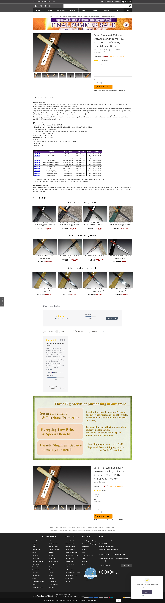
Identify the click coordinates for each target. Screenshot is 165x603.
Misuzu (51, 573)
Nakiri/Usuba (69, 570)
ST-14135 (37, 164)
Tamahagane (53, 584)
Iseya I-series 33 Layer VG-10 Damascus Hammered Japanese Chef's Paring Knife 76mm (69, 290)
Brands (38, 10)
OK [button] (118, 600)
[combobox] (66, 331)
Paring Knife (69, 558)
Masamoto (35, 555)
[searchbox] (49, 331)
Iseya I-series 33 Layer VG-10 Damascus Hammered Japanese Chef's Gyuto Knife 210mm (44, 290)
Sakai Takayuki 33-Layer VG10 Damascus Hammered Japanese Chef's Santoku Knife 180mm (95, 224)
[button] (2, 301)
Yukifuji (51, 564)
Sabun (51, 555)
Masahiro (35, 558)
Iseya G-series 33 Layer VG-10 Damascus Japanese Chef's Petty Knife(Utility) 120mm (70, 256)
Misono (51, 541)
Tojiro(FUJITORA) (37, 587)
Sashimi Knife (70, 544)
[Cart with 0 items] (127, 10)
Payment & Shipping (89, 544)
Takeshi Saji (36, 564)
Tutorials (106, 10)
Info (117, 10)
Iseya (34, 544)
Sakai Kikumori (54, 561)
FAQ (83, 558)
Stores (95, 10)
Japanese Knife (99, 52)
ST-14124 (37, 168)
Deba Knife (69, 567)
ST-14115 (37, 160)
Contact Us (67, 594)
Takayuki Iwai (53, 581)
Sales (83, 10)
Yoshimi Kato (36, 567)
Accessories (61, 10)
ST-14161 (37, 175)
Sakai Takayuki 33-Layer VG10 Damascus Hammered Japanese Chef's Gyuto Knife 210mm (44, 224)
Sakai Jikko (52, 558)
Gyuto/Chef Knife (71, 541)
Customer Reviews (88, 555)
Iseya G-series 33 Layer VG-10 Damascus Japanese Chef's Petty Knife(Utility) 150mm (95, 256)
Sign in (102, 1)
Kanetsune (36, 549)
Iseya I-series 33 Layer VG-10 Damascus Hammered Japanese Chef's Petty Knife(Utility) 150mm (45, 257)
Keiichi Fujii (36, 575)
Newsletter (117, 1)
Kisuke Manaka (54, 546)
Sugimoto (52, 567)
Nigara (51, 575)
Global (51, 570)
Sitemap (85, 561)
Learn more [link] (93, 600)
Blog (112, 1)
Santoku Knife (70, 546)
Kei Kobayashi (53, 544)
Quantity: (96, 79)
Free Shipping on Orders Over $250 (43, 1)
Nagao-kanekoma (38, 581)
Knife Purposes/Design (89, 541)
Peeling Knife (69, 561)
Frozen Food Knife (71, 575)
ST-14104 (37, 171)
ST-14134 (37, 162)
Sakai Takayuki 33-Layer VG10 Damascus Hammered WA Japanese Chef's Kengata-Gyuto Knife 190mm (70, 224)
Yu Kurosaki (36, 570)
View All (51, 587)
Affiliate (84, 549)
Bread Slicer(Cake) (71, 552)
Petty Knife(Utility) (113, 50)
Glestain (35, 552)
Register (108, 1)
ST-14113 (37, 156)
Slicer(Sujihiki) (70, 549)
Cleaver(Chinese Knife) (72, 573)
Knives (50, 10)
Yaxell (34, 546)
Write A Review (112, 318)
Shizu (51, 552)
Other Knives (69, 578)
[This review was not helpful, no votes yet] (63, 388)
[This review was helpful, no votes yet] (60, 388)
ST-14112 (37, 153)
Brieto (34, 584)
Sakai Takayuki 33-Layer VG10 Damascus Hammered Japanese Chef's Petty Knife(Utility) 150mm (120, 257)
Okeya (34, 578)
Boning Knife (69, 564)
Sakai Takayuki (99, 50)
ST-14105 (37, 173)
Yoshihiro (35, 573)
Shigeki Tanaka (37, 561)
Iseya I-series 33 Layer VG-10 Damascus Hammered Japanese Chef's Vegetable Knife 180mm (120, 290)
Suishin (51, 578)
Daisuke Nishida (54, 549)
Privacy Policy (59, 594)
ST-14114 (37, 158)
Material (72, 10)
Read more (49, 369)
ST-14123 (37, 166)
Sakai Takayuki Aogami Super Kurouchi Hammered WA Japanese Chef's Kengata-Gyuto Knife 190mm (120, 224)
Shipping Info (49, 98)
